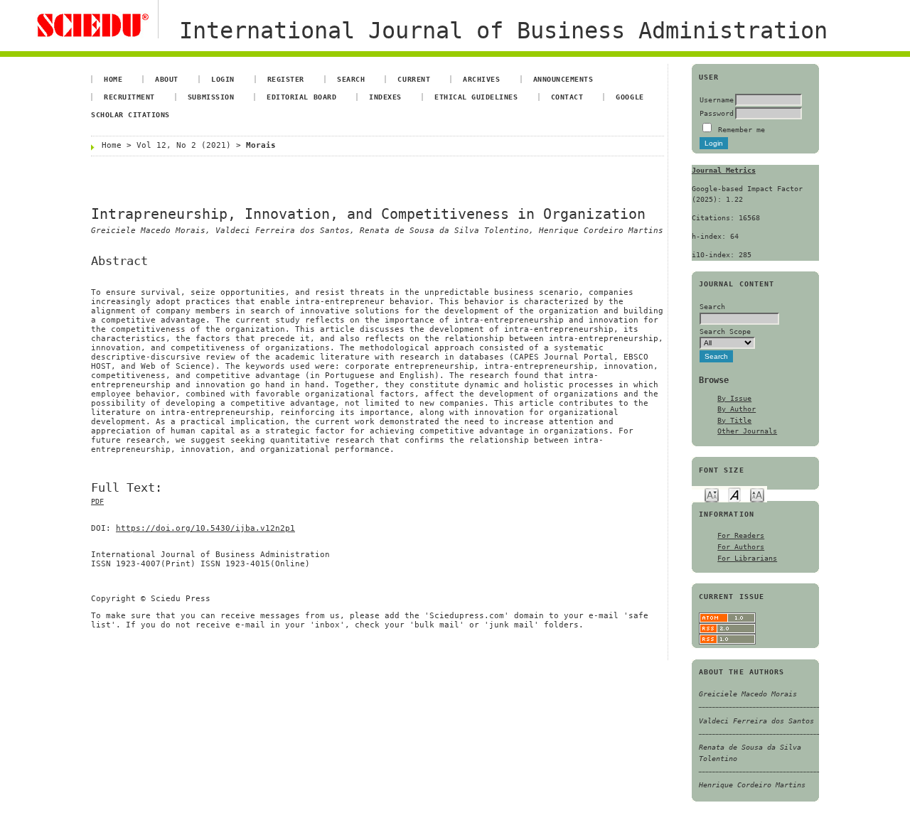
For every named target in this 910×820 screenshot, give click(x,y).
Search (351, 79)
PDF (97, 501)
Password (717, 113)
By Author (736, 408)
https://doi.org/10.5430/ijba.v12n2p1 (205, 528)
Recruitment (129, 96)
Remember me (741, 129)
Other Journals (747, 430)
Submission (211, 96)
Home (113, 79)
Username (717, 99)
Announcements (563, 79)
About (166, 79)
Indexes (385, 96)
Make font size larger (757, 494)
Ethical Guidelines (476, 96)
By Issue (734, 398)
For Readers (740, 535)
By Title (734, 420)
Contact (567, 96)
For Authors (740, 546)
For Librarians (747, 558)
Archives (481, 79)
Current (413, 79)
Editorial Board (301, 96)
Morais (261, 145)
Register (285, 79)
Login (223, 79)
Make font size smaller (712, 494)
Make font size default (734, 494)
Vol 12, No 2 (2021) (183, 145)
